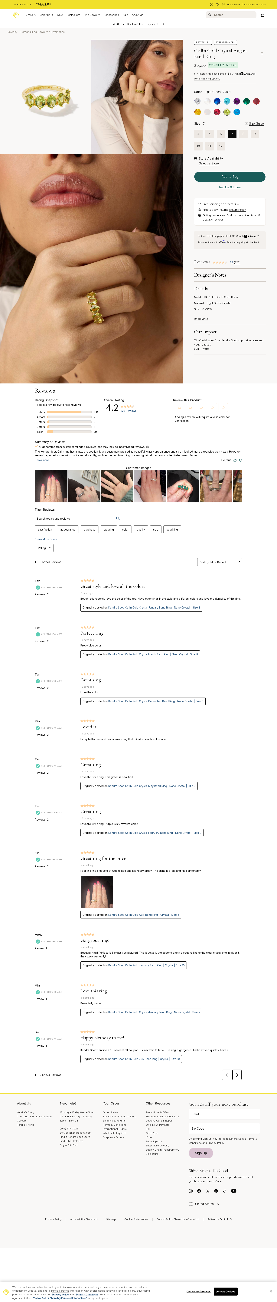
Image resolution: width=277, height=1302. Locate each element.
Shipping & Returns (114, 1120)
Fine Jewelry (92, 14)
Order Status (110, 1112)
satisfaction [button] (45, 529)
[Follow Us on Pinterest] (216, 1191)
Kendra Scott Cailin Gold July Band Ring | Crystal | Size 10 (144, 1059)
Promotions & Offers (158, 1112)
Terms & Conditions (114, 1124)
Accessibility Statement (84, 1219)
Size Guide (256, 123)
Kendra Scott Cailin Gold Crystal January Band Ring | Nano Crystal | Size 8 (154, 607)
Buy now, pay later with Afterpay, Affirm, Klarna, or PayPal (135, 24)
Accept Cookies (225, 1291)
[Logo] (15, 15)
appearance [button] (68, 529)
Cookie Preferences (136, 1219)
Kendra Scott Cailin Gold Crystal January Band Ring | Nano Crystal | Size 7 (154, 1012)
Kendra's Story (25, 1112)
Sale (125, 14)
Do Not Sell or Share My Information (178, 1219)
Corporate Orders (113, 1137)
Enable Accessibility (255, 4)
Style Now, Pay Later (158, 1124)
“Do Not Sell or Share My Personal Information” (60, 1298)
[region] (138, 1292)
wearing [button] (109, 529)
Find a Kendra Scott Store (75, 1136)
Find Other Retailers (71, 1140)
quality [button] (141, 529)
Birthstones (58, 31)
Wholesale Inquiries (114, 1133)
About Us (137, 14)
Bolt (148, 1128)
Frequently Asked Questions (162, 1116)
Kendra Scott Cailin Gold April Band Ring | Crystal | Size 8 (143, 914)
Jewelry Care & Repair (159, 1120)
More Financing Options (207, 78)
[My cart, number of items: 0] (262, 14)
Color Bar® (46, 14)
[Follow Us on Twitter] (208, 1191)
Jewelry (31, 14)
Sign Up (201, 1153)
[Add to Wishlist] (262, 53)
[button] (179, 407)
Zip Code (198, 1128)
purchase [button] (90, 529)
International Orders (115, 1128)
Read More (201, 318)
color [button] (125, 529)
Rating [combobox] (42, 548)
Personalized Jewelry (34, 31)
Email (195, 1114)
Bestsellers (73, 14)
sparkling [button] (172, 529)
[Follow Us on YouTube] (233, 1191)
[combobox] (223, 562)
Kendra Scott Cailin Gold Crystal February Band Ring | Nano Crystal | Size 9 (154, 832)
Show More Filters (46, 539)
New (60, 14)
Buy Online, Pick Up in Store (119, 1116)
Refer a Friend (25, 1124)
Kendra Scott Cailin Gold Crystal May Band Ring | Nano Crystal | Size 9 (152, 786)
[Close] (271, 1291)
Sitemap (111, 1219)
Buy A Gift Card (69, 1145)
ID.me (149, 1137)
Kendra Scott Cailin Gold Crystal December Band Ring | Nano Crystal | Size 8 (156, 701)
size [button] (155, 529)
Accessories (111, 14)
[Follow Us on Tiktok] (224, 1191)
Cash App (152, 1133)
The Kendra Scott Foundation (34, 1116)
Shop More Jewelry (157, 1145)
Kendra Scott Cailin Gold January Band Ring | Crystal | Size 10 (146, 965)
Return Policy (237, 209)
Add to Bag (229, 177)
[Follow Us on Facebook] (199, 1191)
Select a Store (209, 163)
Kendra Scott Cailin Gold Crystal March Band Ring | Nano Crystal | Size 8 (153, 654)
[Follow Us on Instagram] (191, 1191)
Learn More (201, 348)
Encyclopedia (154, 1141)
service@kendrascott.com (75, 1132)
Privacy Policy (216, 1142)
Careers (22, 1120)
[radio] (197, 101)
